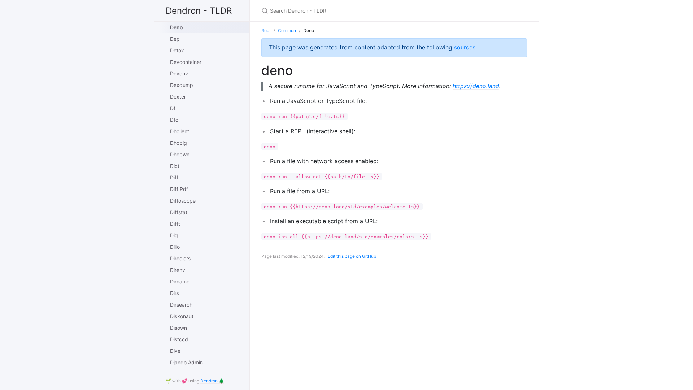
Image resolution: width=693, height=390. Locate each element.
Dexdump (181, 85)
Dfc (174, 120)
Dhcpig (178, 143)
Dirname (179, 281)
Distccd (179, 339)
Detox (177, 50)
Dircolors (180, 258)
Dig (174, 235)
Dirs (174, 293)
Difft (175, 224)
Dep (175, 39)
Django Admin (186, 362)
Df (172, 108)
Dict (174, 166)
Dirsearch (181, 305)
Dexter (178, 97)
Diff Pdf (179, 189)
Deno (176, 27)
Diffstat (178, 212)
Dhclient (179, 131)
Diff (174, 177)
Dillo (175, 247)
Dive (175, 351)
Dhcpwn (179, 154)
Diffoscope (183, 201)
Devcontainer (185, 62)
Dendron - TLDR (199, 10)
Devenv (179, 73)
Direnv (177, 270)
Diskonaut (181, 316)
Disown (178, 328)
